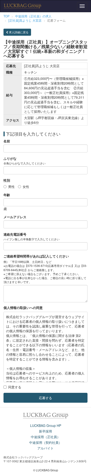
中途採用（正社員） (45, 436)
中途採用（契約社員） (45, 442)
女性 (26, 186)
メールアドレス (15, 217)
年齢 (7, 194)
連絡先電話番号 (15, 234)
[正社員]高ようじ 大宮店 (25, 20)
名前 (7, 141)
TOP (6, 16)
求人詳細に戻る (18, 32)
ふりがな (10, 158)
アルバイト (45, 448)
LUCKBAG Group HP (45, 425)
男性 (11, 186)
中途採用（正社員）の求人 (33, 16)
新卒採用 (45, 431)
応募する (45, 397)
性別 (7, 180)
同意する (14, 387)
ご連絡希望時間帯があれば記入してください (36, 256)
